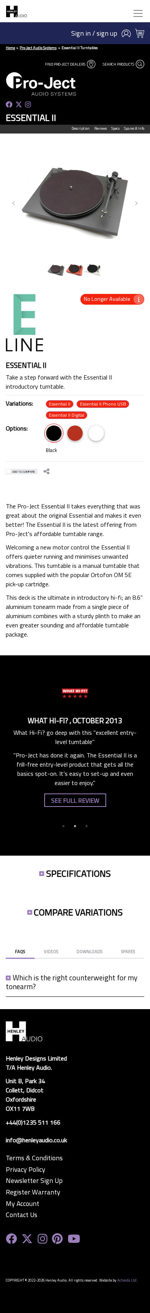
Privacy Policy (25, 1169)
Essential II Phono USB (103, 403)
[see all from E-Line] (24, 327)
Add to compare (23, 471)
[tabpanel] (75, 739)
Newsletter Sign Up (34, 1181)
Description (81, 128)
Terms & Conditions (34, 1158)
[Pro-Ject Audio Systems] (56, 84)
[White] (96, 433)
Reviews (100, 128)
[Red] (75, 433)
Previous (14, 203)
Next (136, 203)
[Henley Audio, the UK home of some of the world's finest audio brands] (24, 1030)
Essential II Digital (66, 415)
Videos (51, 951)
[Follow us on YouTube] (74, 1239)
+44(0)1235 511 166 (33, 1122)
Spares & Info (134, 128)
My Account (22, 1204)
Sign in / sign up (94, 33)
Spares (128, 951)
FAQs (20, 951)
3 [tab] (86, 826)
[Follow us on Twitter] (18, 105)
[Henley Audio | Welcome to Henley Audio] (16, 11)
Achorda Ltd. (127, 1280)
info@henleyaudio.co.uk (36, 1140)
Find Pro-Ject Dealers (65, 64)
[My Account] (126, 33)
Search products (119, 64)
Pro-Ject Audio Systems (38, 48)
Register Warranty (33, 1192)
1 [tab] (63, 826)
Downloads (89, 951)
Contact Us (21, 1215)
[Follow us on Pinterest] (57, 1239)
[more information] (138, 299)
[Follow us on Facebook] (9, 105)
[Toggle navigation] (138, 13)
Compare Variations (78, 912)
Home (10, 48)
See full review (75, 800)
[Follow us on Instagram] (28, 105)
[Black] (53, 433)
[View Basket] (139, 33)
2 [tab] (75, 826)
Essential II (59, 403)
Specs (115, 128)
